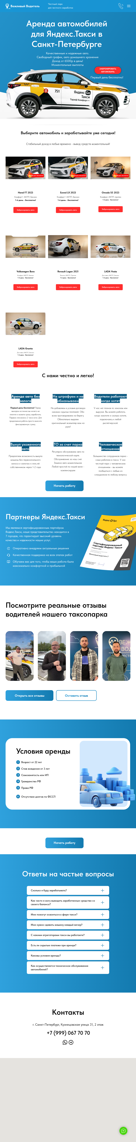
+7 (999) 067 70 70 (68, 1033)
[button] (108, 70)
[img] (8, 6)
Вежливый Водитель (25, 6)
